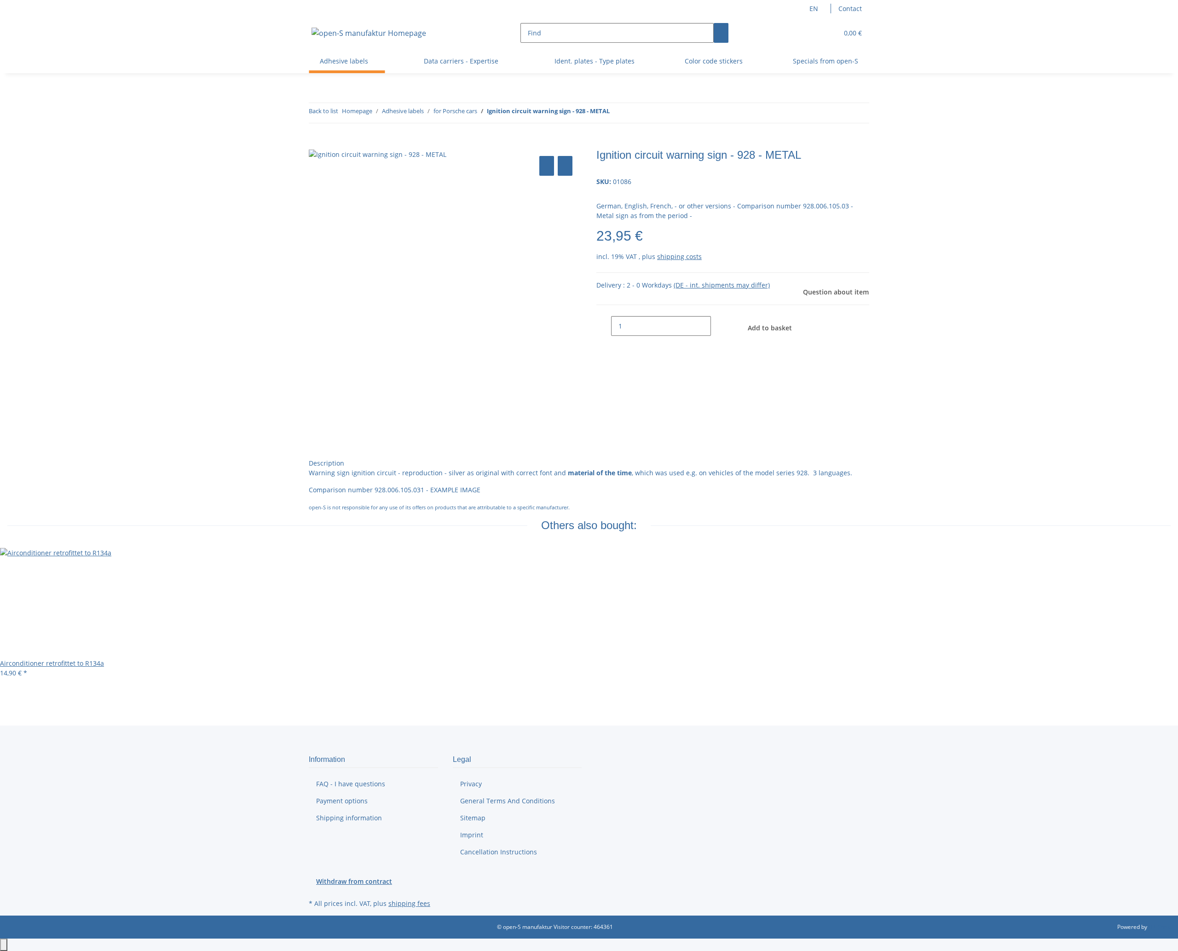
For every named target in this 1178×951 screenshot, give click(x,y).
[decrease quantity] (603, 326)
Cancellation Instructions (498, 851)
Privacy (471, 783)
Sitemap (472, 817)
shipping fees (409, 903)
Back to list (323, 111)
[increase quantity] (718, 326)
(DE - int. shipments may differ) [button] (722, 285)
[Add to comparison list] (546, 166)
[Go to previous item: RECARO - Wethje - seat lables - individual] (617, 113)
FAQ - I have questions (350, 783)
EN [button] (814, 8)
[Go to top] (3, 945)
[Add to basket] (316, 143)
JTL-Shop (1160, 927)
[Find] (721, 33)
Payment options (342, 800)
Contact (850, 8)
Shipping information (349, 817)
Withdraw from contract (354, 881)
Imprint (471, 834)
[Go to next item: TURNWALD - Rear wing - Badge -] (633, 113)
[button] (812, 33)
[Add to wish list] (565, 166)
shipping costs (679, 256)
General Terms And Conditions (507, 800)
